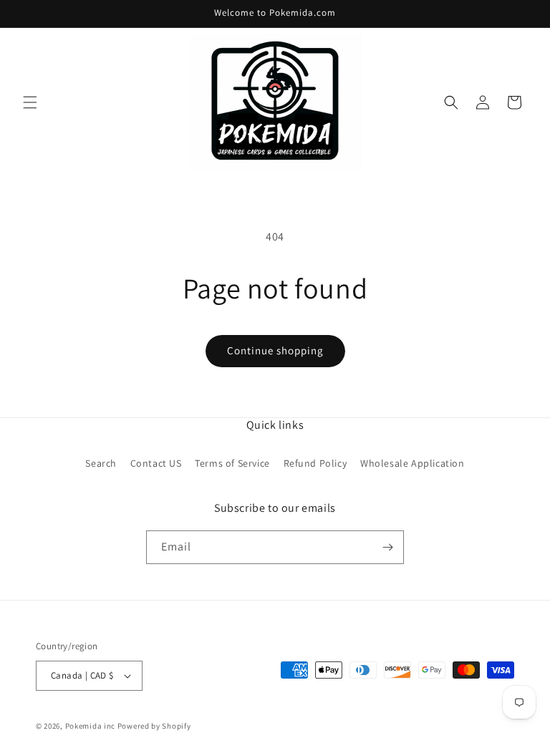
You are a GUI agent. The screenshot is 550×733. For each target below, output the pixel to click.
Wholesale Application (412, 463)
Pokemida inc (90, 726)
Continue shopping (275, 350)
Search (101, 463)
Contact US (156, 463)
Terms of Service (232, 463)
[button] (30, 102)
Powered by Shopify (154, 726)
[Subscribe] (387, 547)
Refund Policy (315, 463)
